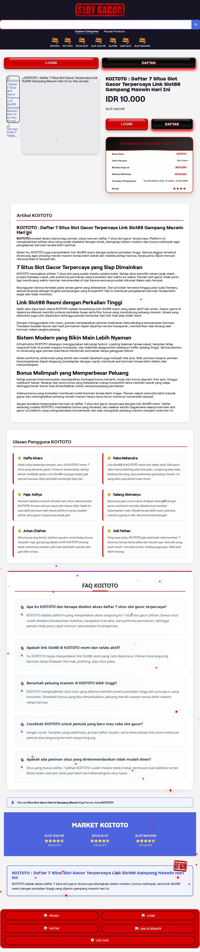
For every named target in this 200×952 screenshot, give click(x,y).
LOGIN (51, 63)
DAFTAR (149, 63)
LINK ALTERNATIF (151, 927)
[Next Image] (96, 115)
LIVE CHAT (102, 939)
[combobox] (96, 24)
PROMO (54, 917)
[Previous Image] (25, 115)
